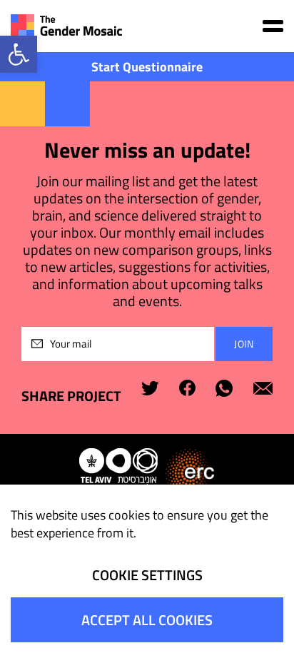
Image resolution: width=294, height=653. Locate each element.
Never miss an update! (147, 150)
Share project (71, 396)
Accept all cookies (147, 620)
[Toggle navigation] (273, 26)
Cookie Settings (147, 575)
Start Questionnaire (147, 66)
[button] (18, 54)
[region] (147, 569)
